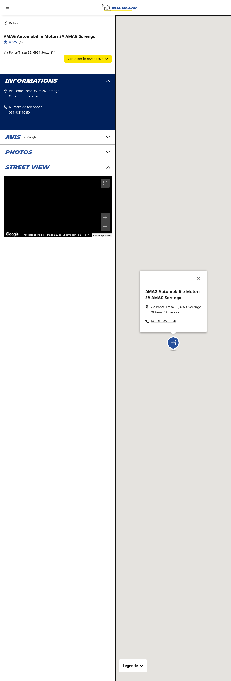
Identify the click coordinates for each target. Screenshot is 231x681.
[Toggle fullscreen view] (105, 183)
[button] (173, 342)
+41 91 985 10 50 (163, 321)
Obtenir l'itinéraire (23, 96)
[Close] (198, 278)
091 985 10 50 (19, 112)
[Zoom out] (105, 226)
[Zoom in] (105, 217)
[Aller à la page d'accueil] (120, 8)
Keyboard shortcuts (34, 235)
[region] (58, 206)
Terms (87, 235)
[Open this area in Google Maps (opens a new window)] (12, 234)
